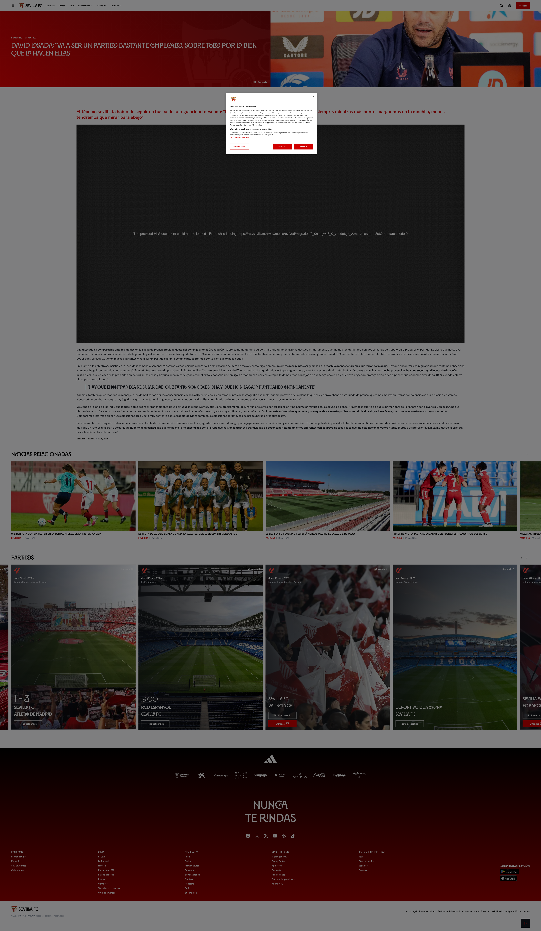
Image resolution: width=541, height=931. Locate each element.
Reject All (282, 146)
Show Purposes (239, 146)
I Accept (303, 146)
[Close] (313, 96)
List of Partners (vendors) (239, 137)
